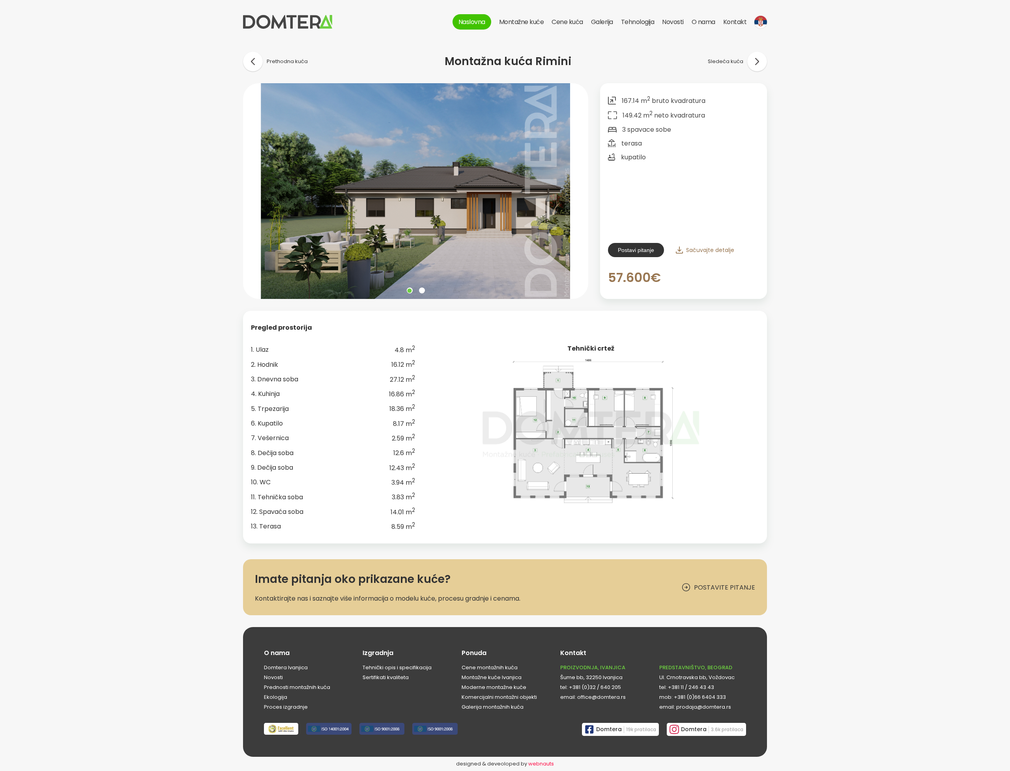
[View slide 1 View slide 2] (415, 191)
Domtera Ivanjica (286, 667)
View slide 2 (422, 290)
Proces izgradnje (286, 707)
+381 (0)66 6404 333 (700, 697)
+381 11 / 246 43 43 (691, 687)
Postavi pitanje (636, 250)
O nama (703, 21)
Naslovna (471, 21)
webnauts (541, 763)
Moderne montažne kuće (494, 687)
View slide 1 (410, 290)
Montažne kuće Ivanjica (492, 677)
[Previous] (255, 191)
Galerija (602, 21)
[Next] (575, 191)
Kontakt (735, 21)
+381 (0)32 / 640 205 (595, 687)
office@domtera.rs (601, 697)
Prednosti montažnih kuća (297, 687)
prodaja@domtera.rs (703, 707)
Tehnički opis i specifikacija (397, 667)
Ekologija (275, 697)
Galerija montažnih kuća (493, 707)
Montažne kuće (521, 21)
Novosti (673, 21)
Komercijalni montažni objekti (499, 697)
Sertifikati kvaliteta (386, 677)
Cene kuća (567, 21)
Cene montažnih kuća (490, 667)
